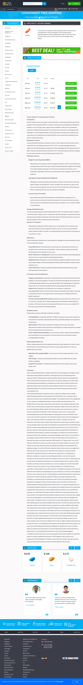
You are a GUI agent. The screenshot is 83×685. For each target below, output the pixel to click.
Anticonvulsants (9, 50)
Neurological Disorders (10, 123)
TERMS (61, 632)
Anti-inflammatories (10, 39)
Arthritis (7, 67)
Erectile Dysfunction (10, 92)
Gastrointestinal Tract (10, 99)
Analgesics (7, 36)
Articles (35, 632)
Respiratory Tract (9, 133)
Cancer (7, 78)
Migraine (7, 116)
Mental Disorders (9, 112)
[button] (39, 18)
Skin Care (7, 137)
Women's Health (9, 151)
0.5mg (32, 70)
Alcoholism (7, 28)
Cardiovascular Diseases (11, 81)
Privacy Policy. (60, 681)
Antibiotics (8, 46)
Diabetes (7, 88)
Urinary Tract (8, 147)
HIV (6, 102)
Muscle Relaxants (9, 119)
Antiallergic (8, 43)
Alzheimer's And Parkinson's (9, 32)
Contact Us (76, 632)
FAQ (49, 632)
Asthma (7, 71)
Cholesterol (8, 85)
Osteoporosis (8, 130)
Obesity (7, 126)
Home (6, 632)
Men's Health (8, 109)
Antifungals (8, 57)
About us (20, 632)
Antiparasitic (8, 60)
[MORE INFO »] (32, 562)
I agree (77, 681)
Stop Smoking (8, 140)
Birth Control (8, 74)
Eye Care (7, 95)
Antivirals (7, 64)
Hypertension (8, 105)
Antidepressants (9, 53)
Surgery (7, 144)
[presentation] (71, 547)
